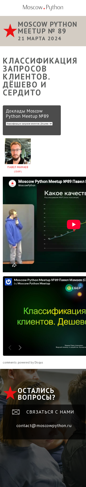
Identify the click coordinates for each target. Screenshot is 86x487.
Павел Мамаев (17, 169)
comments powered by (23, 362)
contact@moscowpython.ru (43, 425)
